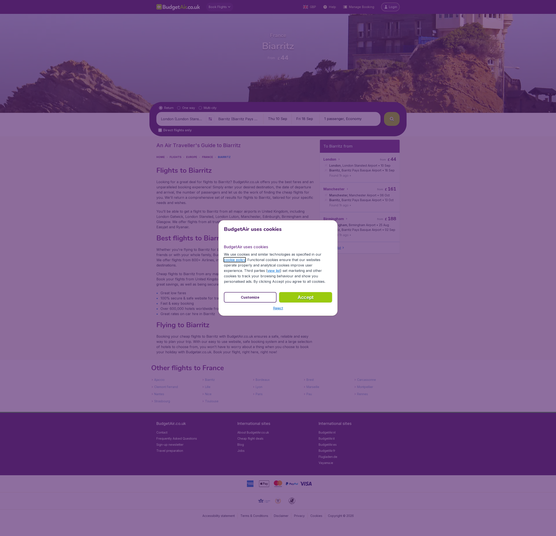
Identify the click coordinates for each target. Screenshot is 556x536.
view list (273, 270)
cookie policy (234, 260)
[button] (278, 308)
